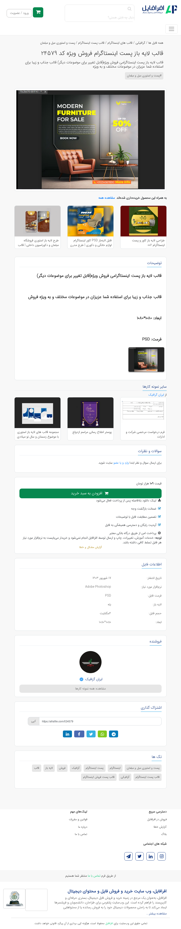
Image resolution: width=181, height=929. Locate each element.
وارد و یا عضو (121, 463)
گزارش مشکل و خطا (90, 547)
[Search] (129, 9)
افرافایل (109, 923)
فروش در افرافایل (157, 819)
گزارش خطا (160, 827)
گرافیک (75, 768)
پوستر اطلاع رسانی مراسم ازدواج (92, 432)
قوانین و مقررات (78, 819)
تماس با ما (81, 834)
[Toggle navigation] (171, 29)
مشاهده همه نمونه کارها (90, 688)
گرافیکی (140, 42)
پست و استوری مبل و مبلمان (57, 42)
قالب (36, 768)
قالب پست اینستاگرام (91, 42)
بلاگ (164, 834)
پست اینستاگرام (95, 768)
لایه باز (49, 768)
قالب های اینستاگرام (119, 42)
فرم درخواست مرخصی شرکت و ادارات (145, 434)
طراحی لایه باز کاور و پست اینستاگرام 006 (148, 242)
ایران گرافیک (93, 679)
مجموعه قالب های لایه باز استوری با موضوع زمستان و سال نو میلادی (38, 434)
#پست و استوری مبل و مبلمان (144, 76)
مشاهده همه (106, 197)
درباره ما (82, 827)
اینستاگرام (115, 768)
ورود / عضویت (19, 13)
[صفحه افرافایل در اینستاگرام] (161, 856)
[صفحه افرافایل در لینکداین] (150, 856)
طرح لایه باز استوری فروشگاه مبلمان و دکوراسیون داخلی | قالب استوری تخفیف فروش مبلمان (38, 242)
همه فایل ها (155, 42)
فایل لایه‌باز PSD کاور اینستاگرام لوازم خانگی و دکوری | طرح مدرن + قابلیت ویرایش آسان (91, 242)
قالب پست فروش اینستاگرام (99, 777)
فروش (62, 768)
